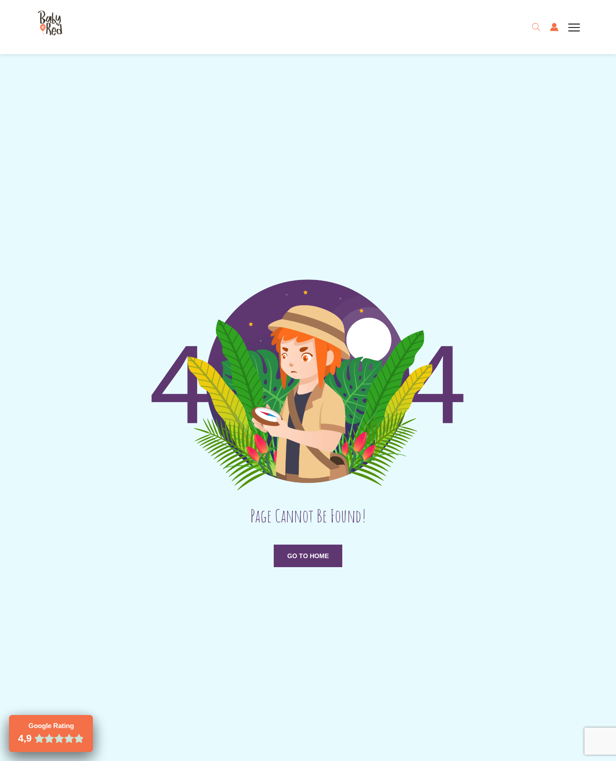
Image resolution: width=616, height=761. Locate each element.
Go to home (308, 555)
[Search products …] (536, 27)
